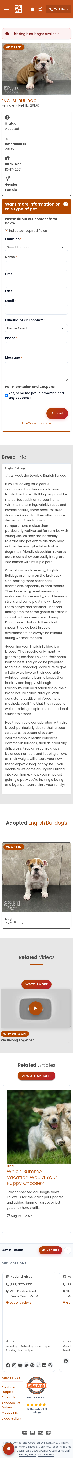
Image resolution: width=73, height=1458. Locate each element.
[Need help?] (8, 1449)
